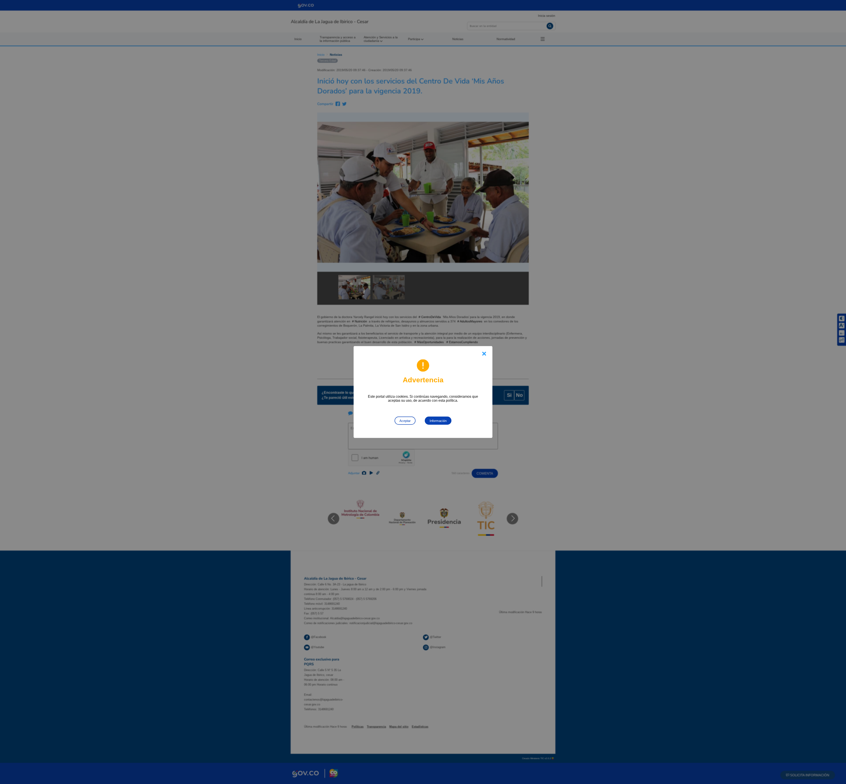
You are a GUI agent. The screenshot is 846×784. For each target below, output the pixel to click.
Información (438, 421)
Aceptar (405, 421)
